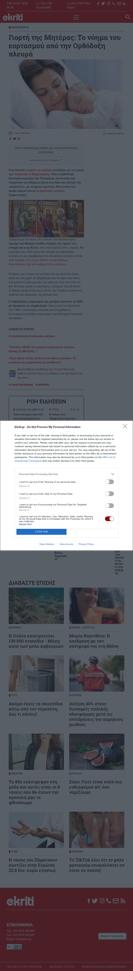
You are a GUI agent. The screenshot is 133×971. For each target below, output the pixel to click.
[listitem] (66, 474)
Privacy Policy (86, 544)
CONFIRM (41, 531)
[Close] (126, 427)
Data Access (66, 544)
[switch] (109, 481)
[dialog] (66, 486)
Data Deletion (46, 544)
